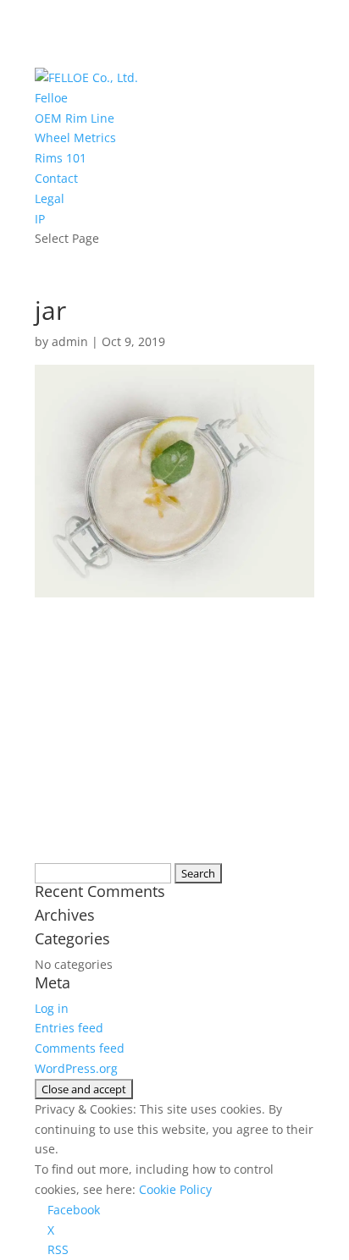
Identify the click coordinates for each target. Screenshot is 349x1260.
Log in (52, 1008)
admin (70, 341)
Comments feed (80, 1048)
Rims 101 (60, 158)
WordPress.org (76, 1068)
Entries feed (69, 1028)
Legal (49, 198)
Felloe (51, 98)
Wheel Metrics (75, 137)
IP (40, 219)
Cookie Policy (175, 1189)
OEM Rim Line (74, 118)
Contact (56, 178)
